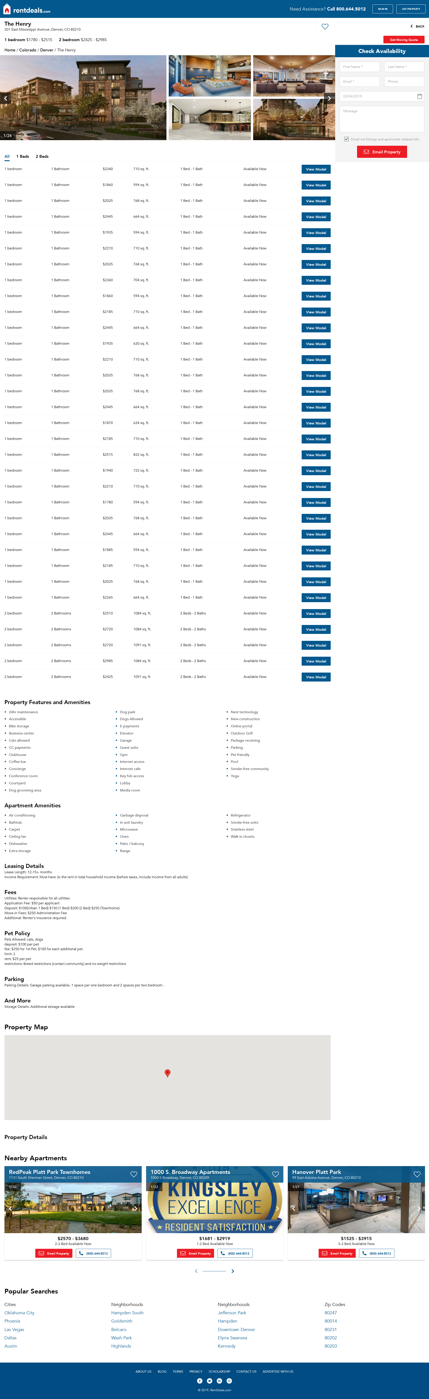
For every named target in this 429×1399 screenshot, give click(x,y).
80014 (331, 1321)
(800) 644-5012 (96, 1253)
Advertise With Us (278, 1371)
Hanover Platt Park (316, 1171)
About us (143, 1371)
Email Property (385, 151)
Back (420, 26)
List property (411, 9)
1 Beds (22, 157)
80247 (331, 1313)
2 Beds (42, 157)
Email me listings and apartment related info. (385, 139)
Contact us (246, 1371)
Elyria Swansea (232, 1338)
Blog (162, 1371)
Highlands (121, 1346)
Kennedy (227, 1346)
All (7, 157)
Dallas (10, 1338)
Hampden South (127, 1313)
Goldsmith (121, 1321)
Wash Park (121, 1338)
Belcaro (118, 1329)
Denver (46, 49)
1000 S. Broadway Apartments (190, 1171)
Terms (178, 1371)
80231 (331, 1329)
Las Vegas (14, 1329)
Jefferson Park (232, 1313)
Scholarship (219, 1371)
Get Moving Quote (404, 39)
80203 (331, 1346)
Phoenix (12, 1321)
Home (9, 49)
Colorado (27, 49)
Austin (10, 1346)
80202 (331, 1338)
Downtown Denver (236, 1329)
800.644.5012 (346, 9)
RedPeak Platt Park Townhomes (49, 1171)
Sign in (382, 9)
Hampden (227, 1321)
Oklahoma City (19, 1313)
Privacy (195, 1371)
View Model (316, 169)
